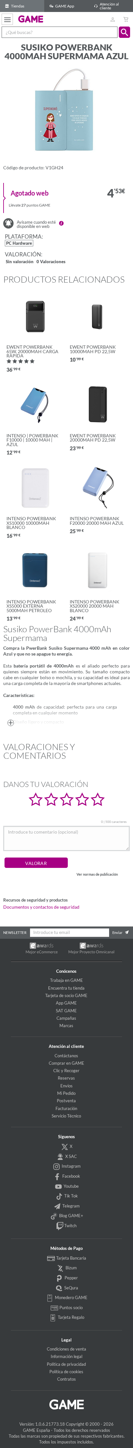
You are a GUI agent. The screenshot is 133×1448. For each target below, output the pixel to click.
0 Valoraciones (51, 262)
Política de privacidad (66, 1364)
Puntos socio (70, 1307)
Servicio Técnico (66, 1115)
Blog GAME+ (70, 1215)
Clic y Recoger (66, 1070)
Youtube (71, 1186)
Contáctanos (66, 1055)
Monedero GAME (70, 1297)
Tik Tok (70, 1195)
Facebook (70, 1176)
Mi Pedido (66, 1093)
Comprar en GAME (66, 1063)
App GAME (66, 1002)
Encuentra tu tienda (66, 988)
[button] (124, 32)
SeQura (70, 1287)
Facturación (66, 1108)
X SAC (70, 1156)
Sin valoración (20, 262)
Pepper (71, 1277)
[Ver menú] (7, 19)
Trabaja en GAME (66, 980)
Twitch (70, 1225)
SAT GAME (66, 1010)
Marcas (66, 1025)
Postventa (66, 1100)
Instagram (71, 1166)
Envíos (66, 1085)
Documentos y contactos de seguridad (41, 907)
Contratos (66, 1379)
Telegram (70, 1205)
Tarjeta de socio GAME (66, 995)
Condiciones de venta (66, 1349)
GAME (31, 18)
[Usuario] (112, 19)
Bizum (71, 1267)
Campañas (66, 1018)
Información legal (66, 1356)
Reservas (66, 1078)
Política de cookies (66, 1371)
